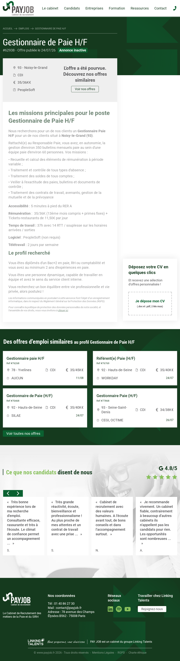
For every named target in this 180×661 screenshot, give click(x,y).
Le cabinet (50, 8)
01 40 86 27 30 (64, 603)
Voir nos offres (85, 89)
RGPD (121, 652)
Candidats (72, 8)
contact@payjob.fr (69, 608)
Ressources (140, 8)
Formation (117, 8)
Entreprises (94, 8)
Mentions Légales (103, 652)
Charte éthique (137, 652)
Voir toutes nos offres (23, 433)
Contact (160, 8)
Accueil (8, 28)
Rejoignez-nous (152, 609)
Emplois (24, 28)
